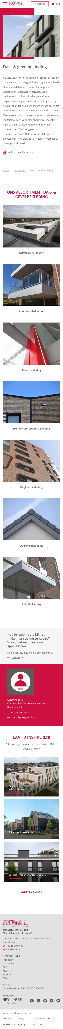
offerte (16, 657)
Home (6, 170)
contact (19, 652)
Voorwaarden (44, 1018)
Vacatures (8, 1018)
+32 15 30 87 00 (14, 945)
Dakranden (8, 963)
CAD (5, 967)
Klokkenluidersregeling (14, 1024)
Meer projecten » (32, 891)
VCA (31, 1018)
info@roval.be (13, 949)
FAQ (5, 978)
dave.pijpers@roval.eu (23, 717)
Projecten (7, 974)
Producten (20, 170)
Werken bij (39, 3)
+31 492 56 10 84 (20, 712)
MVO (5, 970)
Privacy (21, 1018)
